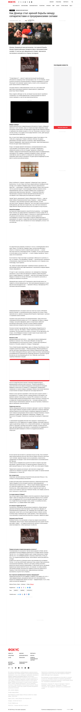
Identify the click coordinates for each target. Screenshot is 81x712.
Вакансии (22, 657)
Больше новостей (62, 127)
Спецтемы (58, 1)
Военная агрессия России (22, 10)
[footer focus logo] (13, 650)
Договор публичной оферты (11, 663)
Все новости (16, 5)
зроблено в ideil (70, 709)
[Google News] (29, 2)
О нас (9, 657)
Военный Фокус (34, 5)
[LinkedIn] (32, 2)
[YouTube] (25, 2)
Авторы (32, 655)
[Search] (72, 2)
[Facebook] (19, 2)
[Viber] (27, 2)
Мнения (51, 1)
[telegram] (15, 667)
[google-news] (25, 667)
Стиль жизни (64, 5)
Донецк (22, 590)
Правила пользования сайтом (34, 659)
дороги (16, 590)
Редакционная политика (23, 663)
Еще (71, 5)
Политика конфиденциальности (48, 709)
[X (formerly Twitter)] (21, 2)
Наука (57, 5)
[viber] (22, 667)
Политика (42, 5)
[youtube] (18, 667)
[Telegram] (23, 2)
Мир (53, 5)
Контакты (60, 709)
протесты (30, 590)
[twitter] (12, 667)
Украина (48, 5)
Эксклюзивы (24, 5)
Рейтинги (65, 1)
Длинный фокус (23, 655)
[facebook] (9, 667)
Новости (10, 653)
